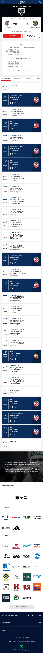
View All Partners (21, 607)
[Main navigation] (3, 2)
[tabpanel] (21, 266)
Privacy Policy (26, 637)
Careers (10, 641)
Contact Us (21, 641)
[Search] (40, 2)
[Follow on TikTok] (29, 615)
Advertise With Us (30, 641)
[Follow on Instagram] (40, 615)
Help (15, 641)
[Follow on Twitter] (36, 615)
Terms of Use (17, 637)
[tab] (6, 79)
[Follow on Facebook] (32, 615)
